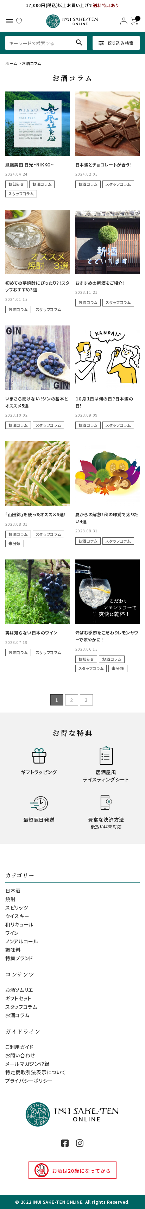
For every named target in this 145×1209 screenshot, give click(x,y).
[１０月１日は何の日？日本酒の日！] (107, 357)
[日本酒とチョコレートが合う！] (107, 123)
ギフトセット (18, 998)
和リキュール (19, 924)
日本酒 (13, 890)
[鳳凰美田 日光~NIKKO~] (37, 123)
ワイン (12, 932)
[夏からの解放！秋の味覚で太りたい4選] (107, 473)
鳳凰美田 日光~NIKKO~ (29, 164)
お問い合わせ (20, 1055)
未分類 (14, 543)
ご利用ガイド (19, 1046)
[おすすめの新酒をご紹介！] (107, 242)
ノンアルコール (21, 941)
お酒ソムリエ (19, 989)
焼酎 (10, 899)
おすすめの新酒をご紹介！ (100, 283)
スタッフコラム (21, 193)
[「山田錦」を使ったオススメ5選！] (37, 473)
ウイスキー (17, 915)
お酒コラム (42, 184)
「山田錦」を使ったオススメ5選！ (35, 514)
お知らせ (16, 184)
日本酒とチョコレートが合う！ (103, 164)
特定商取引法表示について (35, 1072)
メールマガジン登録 (27, 1063)
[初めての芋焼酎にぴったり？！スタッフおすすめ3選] (37, 242)
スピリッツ (16, 907)
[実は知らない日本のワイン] (37, 591)
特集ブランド (19, 958)
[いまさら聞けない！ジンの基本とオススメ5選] (37, 357)
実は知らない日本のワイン (31, 632)
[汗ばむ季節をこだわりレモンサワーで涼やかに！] (107, 591)
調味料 (13, 949)
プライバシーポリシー (29, 1080)
